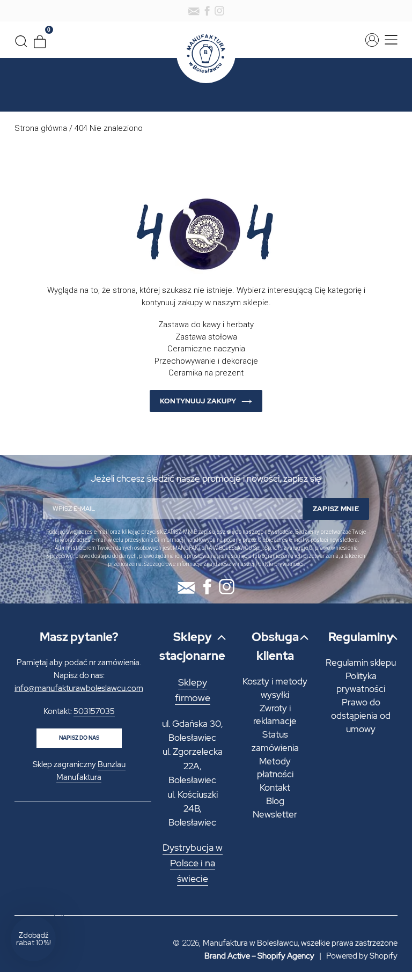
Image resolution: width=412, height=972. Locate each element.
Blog (275, 801)
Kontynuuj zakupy (198, 401)
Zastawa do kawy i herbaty (206, 324)
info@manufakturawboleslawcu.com (78, 688)
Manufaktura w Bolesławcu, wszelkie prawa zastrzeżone (300, 943)
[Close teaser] (59, 913)
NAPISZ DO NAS (79, 737)
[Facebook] (207, 11)
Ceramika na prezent (206, 373)
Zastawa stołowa (206, 337)
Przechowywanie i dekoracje (206, 361)
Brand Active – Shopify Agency (259, 956)
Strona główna (40, 128)
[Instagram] (219, 11)
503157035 (94, 711)
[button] (33, 938)
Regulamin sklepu (361, 662)
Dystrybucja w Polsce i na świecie (193, 863)
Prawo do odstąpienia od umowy (361, 715)
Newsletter (275, 814)
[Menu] (389, 40)
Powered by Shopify (362, 956)
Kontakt (275, 787)
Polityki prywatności (279, 564)
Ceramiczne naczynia (206, 349)
